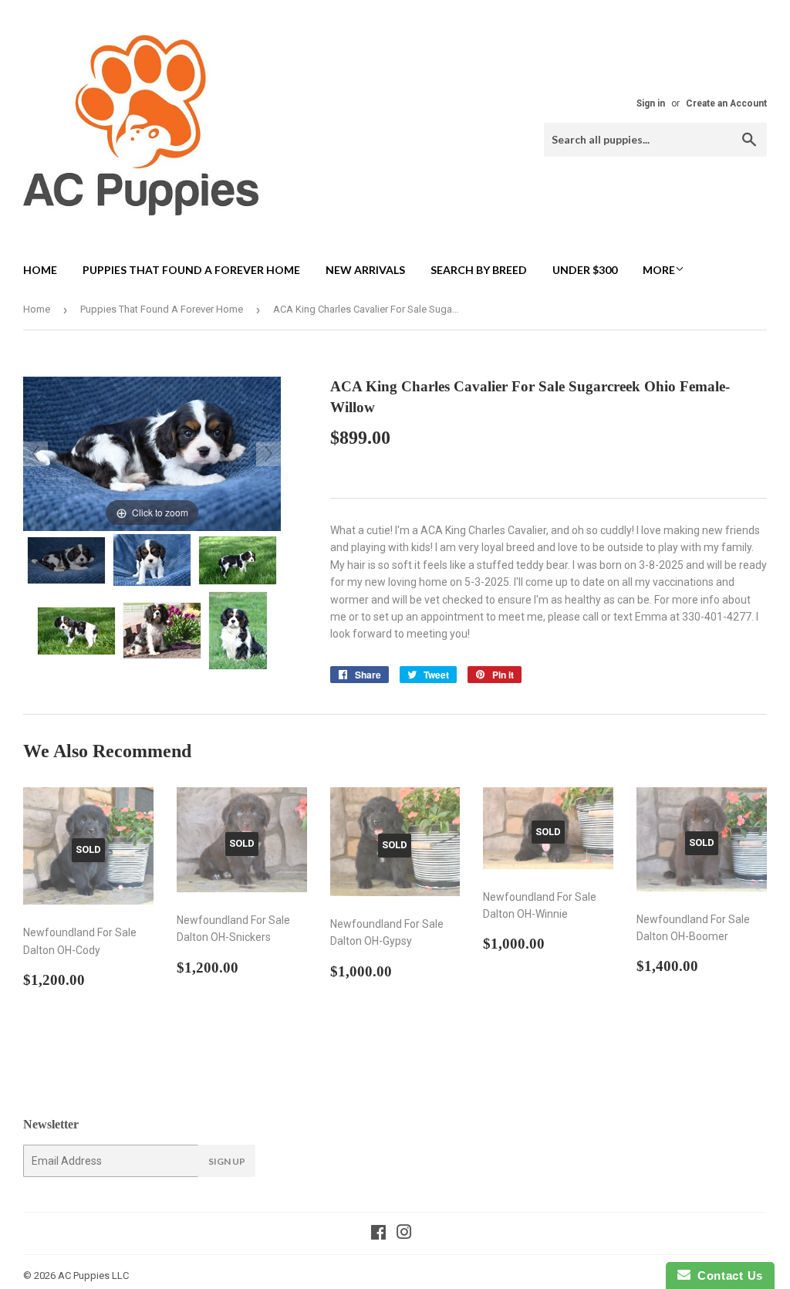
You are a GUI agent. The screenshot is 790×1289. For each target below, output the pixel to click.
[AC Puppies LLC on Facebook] (378, 1234)
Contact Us (726, 1275)
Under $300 (584, 269)
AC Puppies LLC (93, 1275)
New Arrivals (365, 269)
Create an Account (726, 103)
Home (40, 269)
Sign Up (226, 1161)
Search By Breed (478, 269)
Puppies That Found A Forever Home (191, 269)
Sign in (650, 103)
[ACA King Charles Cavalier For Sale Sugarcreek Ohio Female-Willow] (66, 560)
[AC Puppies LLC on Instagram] (404, 1234)
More (659, 269)
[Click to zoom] (152, 453)
